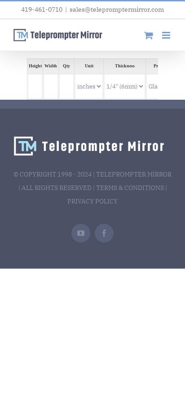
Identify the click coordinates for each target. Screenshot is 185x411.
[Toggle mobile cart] (148, 35)
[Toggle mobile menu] (167, 35)
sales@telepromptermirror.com (117, 9)
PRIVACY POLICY (92, 201)
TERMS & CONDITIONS (130, 188)
